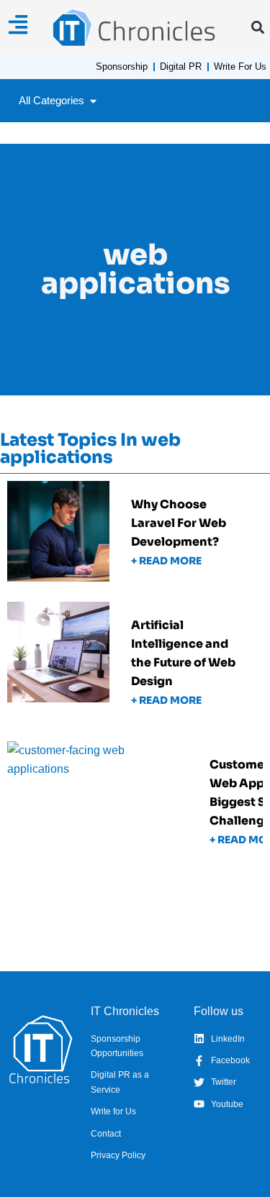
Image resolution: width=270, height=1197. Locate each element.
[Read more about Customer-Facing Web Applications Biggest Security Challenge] (135, 806)
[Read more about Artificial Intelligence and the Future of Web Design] (135, 666)
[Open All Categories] (93, 101)
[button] (257, 27)
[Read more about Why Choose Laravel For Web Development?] (135, 536)
